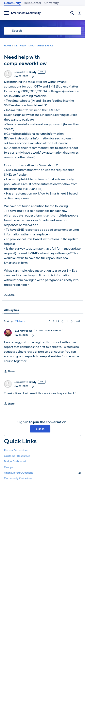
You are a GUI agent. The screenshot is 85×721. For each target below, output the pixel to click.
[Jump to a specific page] (78, 321)
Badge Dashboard (15, 461)
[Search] (72, 13)
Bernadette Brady (24, 72)
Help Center (32, 3)
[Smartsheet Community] (26, 13)
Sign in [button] (40, 429)
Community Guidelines (18, 478)
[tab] (11, 310)
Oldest (19, 322)
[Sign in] (79, 13)
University (51, 3)
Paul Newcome (22, 331)
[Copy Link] (33, 76)
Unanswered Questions (42, 473)
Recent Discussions (16, 450)
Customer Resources (17, 456)
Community (12, 3)
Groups (8, 467)
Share (9, 295)
